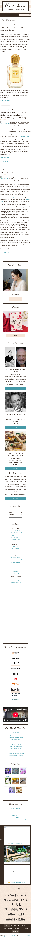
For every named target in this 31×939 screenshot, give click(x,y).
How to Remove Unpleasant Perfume (15, 757)
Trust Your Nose (15, 732)
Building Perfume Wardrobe (15, 748)
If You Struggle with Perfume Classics (15, 737)
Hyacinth (11, 794)
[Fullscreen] (26, 720)
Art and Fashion (15, 548)
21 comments (5, 252)
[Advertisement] (15, 615)
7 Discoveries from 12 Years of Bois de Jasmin (15, 534)
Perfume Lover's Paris (15, 580)
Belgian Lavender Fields (15, 584)
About (7, 925)
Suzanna (11, 24)
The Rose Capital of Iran (15, 582)
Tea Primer (15, 571)
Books (24, 925)
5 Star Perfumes (15, 541)
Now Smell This (15, 811)
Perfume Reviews (18, 24)
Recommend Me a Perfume (15, 539)
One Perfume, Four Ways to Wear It (15, 750)
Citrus (19, 794)
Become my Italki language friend (15, 532)
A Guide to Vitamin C (15, 560)
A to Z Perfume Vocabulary (8, 776)
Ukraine (26, 928)
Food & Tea (18, 928)
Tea (15, 785)
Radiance (15, 775)
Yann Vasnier (16, 197)
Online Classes (15, 925)
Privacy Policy (7, 936)
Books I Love (15, 546)
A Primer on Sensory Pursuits (13, 6)
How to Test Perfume (15, 741)
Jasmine (7, 785)
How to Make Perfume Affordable (15, 744)
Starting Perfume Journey (15, 735)
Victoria (9, 109)
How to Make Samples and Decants (15, 755)
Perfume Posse (15, 813)
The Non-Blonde (15, 817)
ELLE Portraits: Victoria (15, 535)
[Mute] (23, 720)
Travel (15, 551)
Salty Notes (23, 785)
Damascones (23, 775)
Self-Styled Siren (15, 815)
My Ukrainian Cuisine (15, 569)
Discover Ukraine (15, 578)
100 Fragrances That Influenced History (15, 753)
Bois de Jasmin (13, 935)
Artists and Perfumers (15, 550)
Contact (15, 931)
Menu (3, 15)
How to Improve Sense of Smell (15, 734)
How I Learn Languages (15, 530)
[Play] (5, 720)
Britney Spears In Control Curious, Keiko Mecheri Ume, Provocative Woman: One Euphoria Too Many (13, 114)
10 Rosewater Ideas (15, 562)
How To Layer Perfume (15, 751)
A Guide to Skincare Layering (15, 559)
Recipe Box (15, 568)
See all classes (15, 498)
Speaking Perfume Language (15, 746)
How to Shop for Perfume (15, 739)
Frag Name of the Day (15, 808)
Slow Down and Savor (15, 742)
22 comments (5, 161)
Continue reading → (5, 100)
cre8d (29, 935)
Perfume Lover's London (15, 585)
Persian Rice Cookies (15, 573)
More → (26, 797)
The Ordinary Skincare (15, 557)
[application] (15, 714)
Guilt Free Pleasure (15, 537)
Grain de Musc (15, 810)
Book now (15, 388)
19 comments (5, 104)
